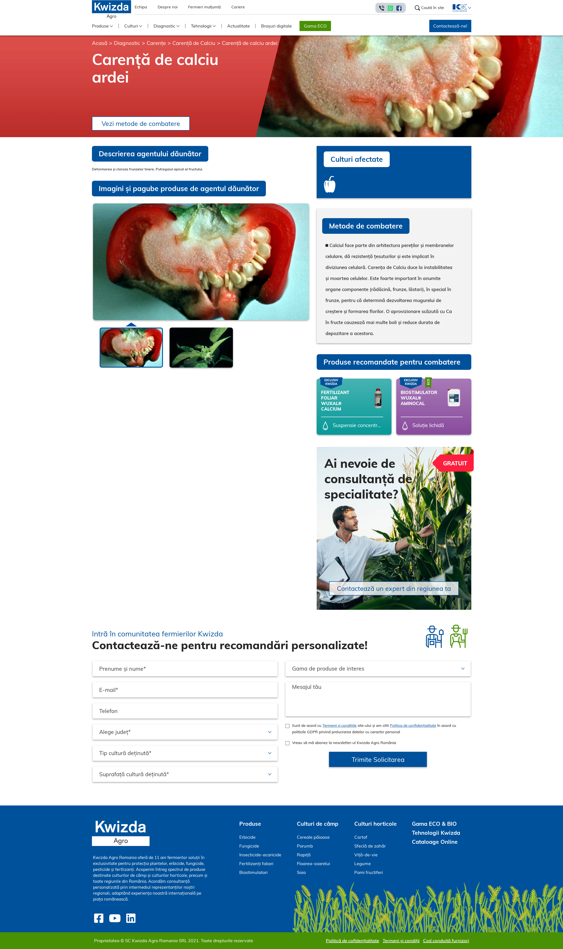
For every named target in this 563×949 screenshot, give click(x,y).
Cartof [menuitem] (360, 837)
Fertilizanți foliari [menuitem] (256, 863)
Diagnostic (127, 43)
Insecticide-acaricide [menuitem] (260, 854)
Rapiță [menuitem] (304, 854)
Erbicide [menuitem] (247, 837)
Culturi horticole (375, 823)
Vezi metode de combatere (141, 123)
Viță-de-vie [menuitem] (366, 854)
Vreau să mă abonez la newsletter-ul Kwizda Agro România (344, 742)
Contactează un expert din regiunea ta (394, 588)
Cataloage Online (435, 841)
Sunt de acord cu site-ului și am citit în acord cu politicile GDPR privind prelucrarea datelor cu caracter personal (374, 728)
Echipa (141, 6)
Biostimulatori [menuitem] (253, 872)
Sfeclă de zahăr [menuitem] (370, 846)
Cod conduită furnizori (446, 940)
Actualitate (238, 26)
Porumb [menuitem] (305, 846)
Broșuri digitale (276, 26)
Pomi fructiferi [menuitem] (368, 872)
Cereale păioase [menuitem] (313, 837)
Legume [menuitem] (362, 863)
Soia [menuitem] (301, 872)
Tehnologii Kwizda (436, 832)
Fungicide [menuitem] (249, 846)
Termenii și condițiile (339, 725)
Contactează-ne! (450, 26)
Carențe (156, 43)
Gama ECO (315, 26)
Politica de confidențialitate (413, 725)
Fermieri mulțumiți (204, 6)
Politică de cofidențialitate (352, 940)
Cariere (238, 6)
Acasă (99, 43)
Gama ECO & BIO (434, 823)
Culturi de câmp (317, 823)
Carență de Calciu (193, 43)
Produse (250, 823)
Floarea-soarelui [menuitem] (313, 863)
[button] (469, 8)
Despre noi (167, 6)
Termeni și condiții (401, 940)
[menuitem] (457, 8)
